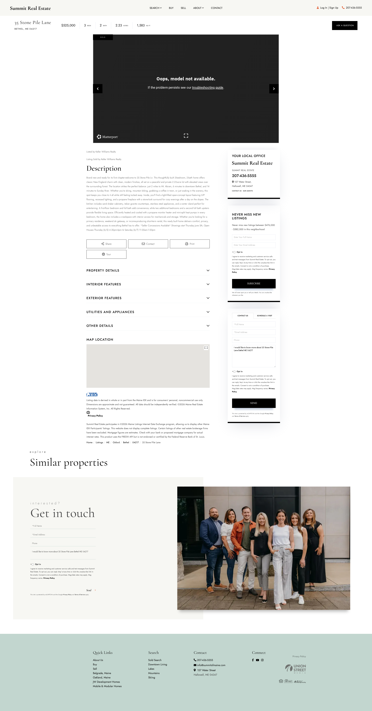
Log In (323, 8)
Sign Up (333, 8)
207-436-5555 (354, 8)
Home (89, 442)
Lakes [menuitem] (151, 669)
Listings (99, 442)
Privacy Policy (95, 416)
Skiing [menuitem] (151, 677)
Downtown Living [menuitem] (157, 664)
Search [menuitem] (154, 8)
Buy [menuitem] (171, 8)
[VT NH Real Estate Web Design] (292, 668)
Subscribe (253, 283)
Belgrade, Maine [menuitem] (102, 673)
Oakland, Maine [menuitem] (101, 677)
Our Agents (248, 191)
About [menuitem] (197, 8)
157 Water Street (205, 672)
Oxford (116, 442)
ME (108, 442)
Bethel (126, 442)
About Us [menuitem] (98, 660)
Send (253, 403)
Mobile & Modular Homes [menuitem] (107, 686)
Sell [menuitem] (183, 8)
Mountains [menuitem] (154, 673)
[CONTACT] (344, 25)
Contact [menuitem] (216, 8)
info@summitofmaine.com (211, 665)
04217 (135, 442)
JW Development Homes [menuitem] (106, 682)
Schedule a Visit (264, 315)
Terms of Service (240, 416)
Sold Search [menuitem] (154, 660)
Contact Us (237, 191)
